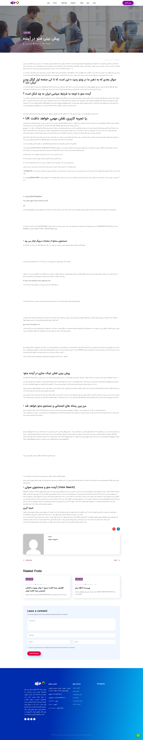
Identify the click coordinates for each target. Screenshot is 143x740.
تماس (94, 3)
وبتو (48, 3)
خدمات (55, 3)
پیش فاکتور (128, 3)
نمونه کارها (64, 3)
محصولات (72, 3)
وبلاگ (81, 3)
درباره (87, 3)
